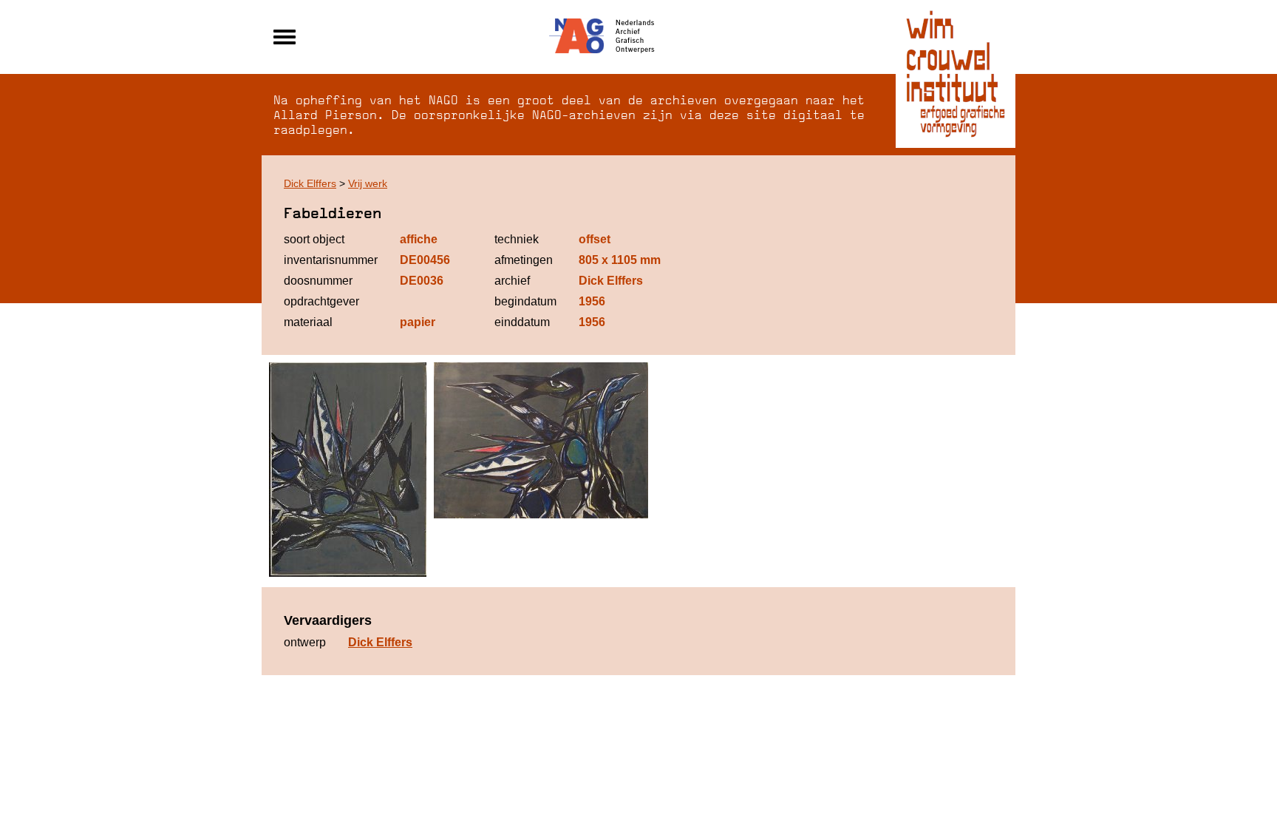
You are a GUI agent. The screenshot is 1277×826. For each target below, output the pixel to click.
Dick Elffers (310, 183)
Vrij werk (367, 183)
